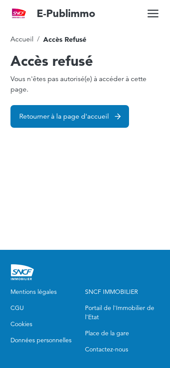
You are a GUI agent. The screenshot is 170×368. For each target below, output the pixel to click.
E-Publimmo (66, 13)
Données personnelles (40, 340)
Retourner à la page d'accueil (64, 116)
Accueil (22, 39)
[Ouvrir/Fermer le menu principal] (153, 13)
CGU (17, 308)
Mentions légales (33, 292)
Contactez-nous (106, 349)
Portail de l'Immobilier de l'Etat (119, 312)
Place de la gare (107, 333)
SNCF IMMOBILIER (111, 292)
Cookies (21, 324)
